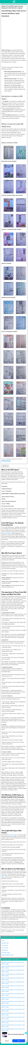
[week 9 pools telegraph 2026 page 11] (8, 425)
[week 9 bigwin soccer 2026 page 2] (21, 314)
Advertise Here (5, 943)
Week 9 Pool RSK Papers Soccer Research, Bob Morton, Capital (12, 7)
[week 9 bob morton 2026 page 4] (21, 193)
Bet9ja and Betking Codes (8, 955)
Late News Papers (6, 952)
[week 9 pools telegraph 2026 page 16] (21, 456)
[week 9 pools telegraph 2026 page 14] (21, 441)
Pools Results (5, 945)
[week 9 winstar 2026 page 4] (21, 295)
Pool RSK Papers (7, 533)
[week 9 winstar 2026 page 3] (8, 295)
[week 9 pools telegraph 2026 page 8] (21, 394)
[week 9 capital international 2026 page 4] (21, 227)
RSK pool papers (14, 834)
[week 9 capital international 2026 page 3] (8, 227)
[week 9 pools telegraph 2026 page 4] (21, 363)
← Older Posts (4, 466)
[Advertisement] (14, 34)
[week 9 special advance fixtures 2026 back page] (21, 159)
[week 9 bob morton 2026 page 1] (8, 177)
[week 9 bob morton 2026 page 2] (21, 177)
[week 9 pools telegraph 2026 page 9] (8, 410)
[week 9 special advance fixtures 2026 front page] (8, 159)
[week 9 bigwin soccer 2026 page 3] (8, 329)
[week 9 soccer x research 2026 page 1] (8, 245)
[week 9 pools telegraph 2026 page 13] (8, 441)
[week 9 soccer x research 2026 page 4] (21, 261)
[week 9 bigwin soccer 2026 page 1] (8, 314)
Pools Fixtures (5, 947)
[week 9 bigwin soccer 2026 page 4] (21, 329)
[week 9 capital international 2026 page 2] (21, 211)
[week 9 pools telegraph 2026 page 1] (8, 348)
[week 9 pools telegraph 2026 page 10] (21, 410)
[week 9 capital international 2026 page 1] (8, 211)
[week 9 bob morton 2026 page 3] (8, 193)
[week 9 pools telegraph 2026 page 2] (21, 348)
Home (3, 940)
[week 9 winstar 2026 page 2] (21, 280)
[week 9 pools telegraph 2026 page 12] (21, 425)
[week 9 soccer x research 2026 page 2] (21, 245)
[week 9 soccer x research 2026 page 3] (8, 261)
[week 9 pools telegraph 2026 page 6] (21, 379)
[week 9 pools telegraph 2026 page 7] (8, 394)
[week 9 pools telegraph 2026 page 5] (8, 379)
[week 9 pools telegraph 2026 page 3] (8, 363)
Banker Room (5, 950)
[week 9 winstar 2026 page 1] (8, 280)
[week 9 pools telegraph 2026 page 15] (8, 456)
